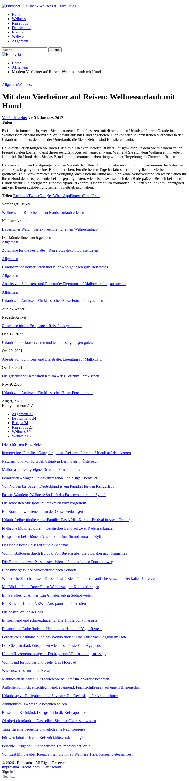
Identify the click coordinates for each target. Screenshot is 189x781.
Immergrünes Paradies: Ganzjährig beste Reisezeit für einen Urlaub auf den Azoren (66, 453)
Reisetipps (20, 23)
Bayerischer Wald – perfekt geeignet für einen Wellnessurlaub (50, 229)
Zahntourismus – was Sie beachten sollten (34, 704)
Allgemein (20, 41)
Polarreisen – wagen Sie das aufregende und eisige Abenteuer (49, 478)
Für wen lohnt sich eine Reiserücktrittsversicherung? (42, 737)
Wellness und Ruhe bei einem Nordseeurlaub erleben (43, 212)
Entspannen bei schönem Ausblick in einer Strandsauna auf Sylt (51, 536)
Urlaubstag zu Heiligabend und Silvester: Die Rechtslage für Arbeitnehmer (60, 696)
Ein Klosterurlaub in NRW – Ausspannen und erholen (44, 603)
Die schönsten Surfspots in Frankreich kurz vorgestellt (44, 503)
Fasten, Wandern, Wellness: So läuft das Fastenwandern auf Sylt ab (54, 495)
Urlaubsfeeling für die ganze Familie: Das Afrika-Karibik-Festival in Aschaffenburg (67, 520)
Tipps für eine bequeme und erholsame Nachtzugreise (43, 729)
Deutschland (21, 28)
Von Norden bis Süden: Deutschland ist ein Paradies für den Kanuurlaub (58, 486)
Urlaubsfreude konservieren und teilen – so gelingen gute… (48, 342)
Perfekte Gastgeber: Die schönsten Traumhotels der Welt (46, 746)
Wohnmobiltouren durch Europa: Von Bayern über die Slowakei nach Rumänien (64, 553)
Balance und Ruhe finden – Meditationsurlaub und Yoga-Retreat (52, 629)
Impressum (10, 767)
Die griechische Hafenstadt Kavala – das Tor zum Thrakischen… (52, 376)
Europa (17, 32)
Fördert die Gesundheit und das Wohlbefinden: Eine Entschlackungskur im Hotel (65, 637)
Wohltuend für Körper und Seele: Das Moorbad (39, 662)
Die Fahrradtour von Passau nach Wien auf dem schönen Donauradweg (57, 562)
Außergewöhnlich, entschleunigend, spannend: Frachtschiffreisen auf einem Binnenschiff (71, 687)
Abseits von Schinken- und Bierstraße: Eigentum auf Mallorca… (52, 359)
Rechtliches (31, 767)
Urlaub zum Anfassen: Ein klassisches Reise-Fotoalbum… (47, 393)
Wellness (19, 19)
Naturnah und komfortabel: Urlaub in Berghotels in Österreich (50, 461)
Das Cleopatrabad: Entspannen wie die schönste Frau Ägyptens (51, 645)
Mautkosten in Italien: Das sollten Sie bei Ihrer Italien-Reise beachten (55, 679)
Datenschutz (52, 767)
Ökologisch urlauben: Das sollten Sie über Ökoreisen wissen (49, 721)
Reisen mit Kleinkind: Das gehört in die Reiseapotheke (44, 712)
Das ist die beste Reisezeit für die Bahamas (35, 545)
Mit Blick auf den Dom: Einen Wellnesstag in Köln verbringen (50, 587)
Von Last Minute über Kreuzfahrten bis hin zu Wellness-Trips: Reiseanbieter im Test (67, 754)
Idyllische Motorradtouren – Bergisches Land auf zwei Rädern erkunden (58, 528)
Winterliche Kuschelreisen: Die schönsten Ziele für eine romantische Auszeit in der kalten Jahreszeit (79, 578)
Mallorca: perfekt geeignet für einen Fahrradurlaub (41, 469)
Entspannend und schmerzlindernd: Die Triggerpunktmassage (49, 620)
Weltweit (19, 36)
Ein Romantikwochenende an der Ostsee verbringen (42, 511)
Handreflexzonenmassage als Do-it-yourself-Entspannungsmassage (54, 654)
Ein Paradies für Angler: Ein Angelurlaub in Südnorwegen (47, 595)
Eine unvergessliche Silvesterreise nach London (39, 570)
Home (16, 14)
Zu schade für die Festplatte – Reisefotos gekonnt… (42, 326)
